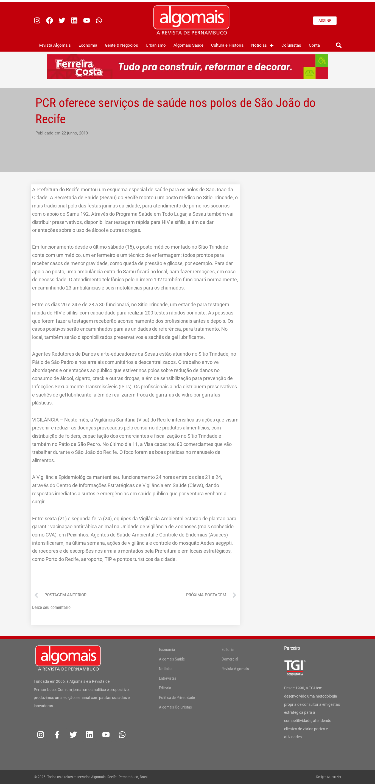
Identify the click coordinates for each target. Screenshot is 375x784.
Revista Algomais (55, 45)
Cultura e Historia (227, 45)
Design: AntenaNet (328, 777)
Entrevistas (168, 678)
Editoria (165, 687)
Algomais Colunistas (175, 707)
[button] (339, 45)
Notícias (259, 45)
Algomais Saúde (188, 45)
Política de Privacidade (177, 697)
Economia (88, 45)
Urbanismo (156, 45)
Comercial (230, 659)
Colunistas (291, 45)
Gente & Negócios (121, 45)
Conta (314, 45)
